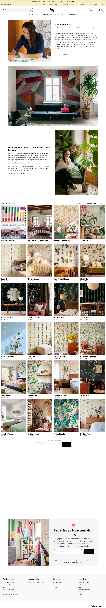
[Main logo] (53, 10)
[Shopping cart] (101, 10)
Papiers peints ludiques (9, 589)
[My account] (96, 10)
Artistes (58, 14)
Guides (73, 4)
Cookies (80, 594)
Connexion (95, 4)
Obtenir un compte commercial (36, 582)
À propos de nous (40, 4)
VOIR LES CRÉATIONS (63, 54)
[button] (102, 5)
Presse (55, 587)
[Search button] (30, 10)
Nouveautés (48, 14)
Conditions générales (84, 589)
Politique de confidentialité (85, 592)
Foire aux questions (83, 582)
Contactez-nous (82, 584)
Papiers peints (34, 14)
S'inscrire (89, 551)
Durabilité (65, 4)
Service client (83, 4)
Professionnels (54, 4)
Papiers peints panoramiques (10, 594)
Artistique (5, 587)
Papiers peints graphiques (10, 584)
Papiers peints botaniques (10, 592)
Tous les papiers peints (9, 582)
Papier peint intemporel (9, 596)
